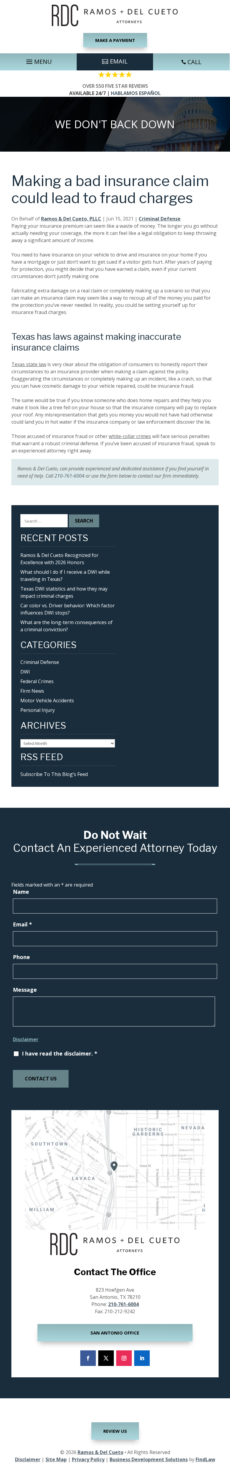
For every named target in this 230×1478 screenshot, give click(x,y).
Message (25, 989)
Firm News (32, 691)
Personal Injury (37, 710)
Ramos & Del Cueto (100, 1452)
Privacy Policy (88, 1459)
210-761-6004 (69, 475)
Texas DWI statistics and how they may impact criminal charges (64, 592)
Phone (21, 957)
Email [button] (119, 61)
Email (22, 924)
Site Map (56, 1459)
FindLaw (205, 1459)
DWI (25, 671)
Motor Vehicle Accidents (47, 700)
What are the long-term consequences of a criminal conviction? (66, 626)
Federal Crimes (37, 681)
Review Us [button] (115, 1431)
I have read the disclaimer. (59, 1053)
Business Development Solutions (149, 1459)
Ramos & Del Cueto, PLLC (71, 218)
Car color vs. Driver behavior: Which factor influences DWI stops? (67, 609)
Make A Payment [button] (115, 40)
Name (21, 891)
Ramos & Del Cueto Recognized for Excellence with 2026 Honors (59, 559)
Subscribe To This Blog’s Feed (54, 774)
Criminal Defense (160, 218)
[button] (38, 60)
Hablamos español (136, 93)
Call (194, 62)
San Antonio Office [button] (114, 1333)
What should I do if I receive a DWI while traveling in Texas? (65, 575)
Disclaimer (25, 1039)
